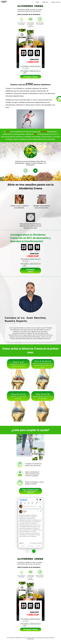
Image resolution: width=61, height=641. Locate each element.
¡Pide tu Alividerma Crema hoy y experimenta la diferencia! (30, 491)
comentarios (45, 2)
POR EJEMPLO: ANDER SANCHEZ (30, 66)
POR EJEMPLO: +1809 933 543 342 (30, 71)
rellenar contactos (55, 2)
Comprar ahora (30, 77)
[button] (35, 170)
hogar (37, 2)
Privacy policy (30, 638)
